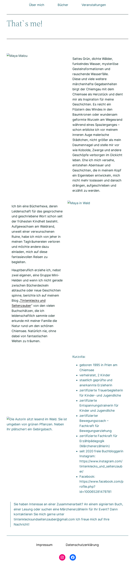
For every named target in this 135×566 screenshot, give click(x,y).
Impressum (44, 545)
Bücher (63, 5)
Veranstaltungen (94, 5)
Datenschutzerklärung (82, 545)
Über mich (36, 5)
